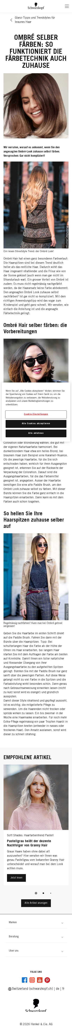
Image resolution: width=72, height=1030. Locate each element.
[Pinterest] (47, 980)
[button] (36, 922)
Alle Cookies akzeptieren (36, 424)
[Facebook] (24, 980)
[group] (36, 832)
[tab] (36, 893)
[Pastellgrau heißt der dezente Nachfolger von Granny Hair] (36, 826)
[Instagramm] (32, 980)
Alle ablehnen (36, 433)
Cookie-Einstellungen (36, 414)
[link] (63, 989)
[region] (36, 412)
